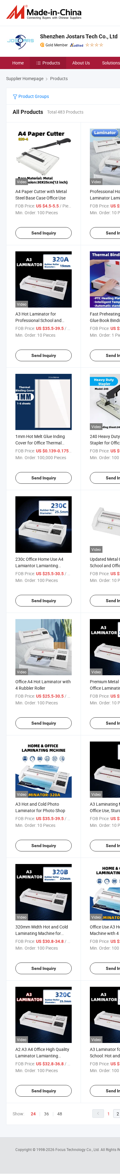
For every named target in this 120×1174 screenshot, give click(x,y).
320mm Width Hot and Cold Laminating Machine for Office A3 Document (41, 933)
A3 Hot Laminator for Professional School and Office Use (38, 320)
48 (59, 1114)
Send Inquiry (43, 233)
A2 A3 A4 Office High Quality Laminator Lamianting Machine (42, 1055)
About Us (81, 63)
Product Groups (33, 96)
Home (18, 63)
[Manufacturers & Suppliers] (45, 12)
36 (46, 1114)
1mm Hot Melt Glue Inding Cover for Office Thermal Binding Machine (40, 442)
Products (51, 63)
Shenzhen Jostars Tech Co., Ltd (79, 36)
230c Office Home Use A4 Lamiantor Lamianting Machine (39, 565)
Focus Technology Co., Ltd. (78, 1149)
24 (33, 1113)
